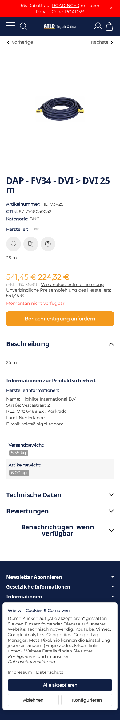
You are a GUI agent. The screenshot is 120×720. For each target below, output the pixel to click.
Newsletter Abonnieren (34, 577)
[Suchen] (24, 26)
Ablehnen (33, 700)
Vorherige (22, 42)
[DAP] (37, 229)
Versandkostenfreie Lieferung (72, 284)
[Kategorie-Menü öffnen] (10, 25)
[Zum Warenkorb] (109, 26)
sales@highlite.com (43, 424)
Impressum (20, 672)
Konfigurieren (87, 700)
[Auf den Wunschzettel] (13, 244)
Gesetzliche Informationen (38, 586)
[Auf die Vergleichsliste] (30, 244)
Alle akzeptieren (60, 685)
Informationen (24, 596)
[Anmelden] (98, 26)
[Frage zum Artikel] (48, 244)
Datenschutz (49, 672)
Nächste (99, 42)
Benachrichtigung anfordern (60, 319)
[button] (60, 344)
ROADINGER (65, 5)
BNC (34, 219)
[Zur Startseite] (60, 26)
